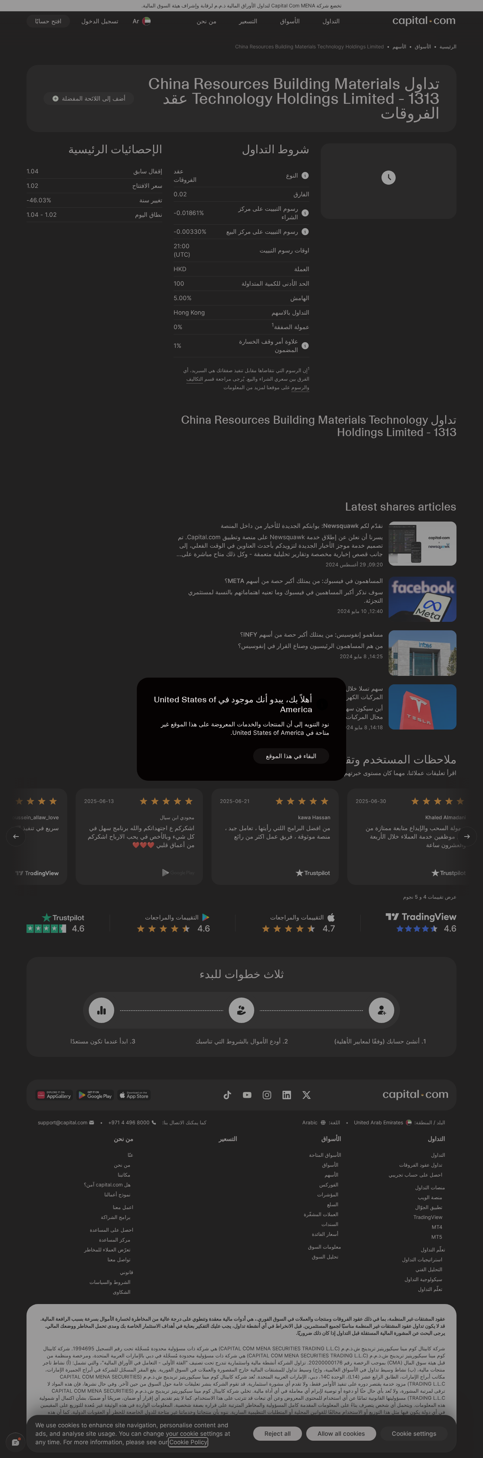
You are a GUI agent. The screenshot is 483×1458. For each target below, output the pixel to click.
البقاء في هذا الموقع (291, 756)
